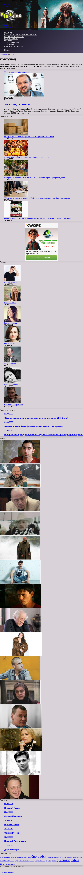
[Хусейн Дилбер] (20, 463)
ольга (40, 861)
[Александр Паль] (20, 679)
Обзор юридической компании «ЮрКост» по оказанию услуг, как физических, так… (37, 198)
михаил (21, 861)
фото (3, 863)
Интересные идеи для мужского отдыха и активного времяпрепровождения (34, 178)
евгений (64, 857)
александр (4, 857)
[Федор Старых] (20, 583)
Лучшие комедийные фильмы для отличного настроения (27, 157)
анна (29, 857)
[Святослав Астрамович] (12, 403)
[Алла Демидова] (21, 750)
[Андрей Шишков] (12, 280)
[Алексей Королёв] (20, 607)
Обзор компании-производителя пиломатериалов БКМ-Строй (29, 137)
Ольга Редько (9, 343)
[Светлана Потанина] (21, 655)
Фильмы (8, 41)
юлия (9, 864)
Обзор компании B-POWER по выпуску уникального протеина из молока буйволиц (37, 218)
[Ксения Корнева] (12, 321)
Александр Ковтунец (17, 104)
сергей (48, 861)
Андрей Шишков (11, 282)
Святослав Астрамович (13, 405)
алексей (12, 857)
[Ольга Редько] (12, 341)
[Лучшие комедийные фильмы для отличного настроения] (16, 155)
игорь (80, 857)
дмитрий (58, 857)
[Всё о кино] (11, 22)
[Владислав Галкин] (21, 727)
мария (16, 861)
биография (39, 856)
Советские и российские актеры (20, 35)
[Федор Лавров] (12, 362)
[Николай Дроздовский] (20, 511)
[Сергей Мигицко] (20, 631)
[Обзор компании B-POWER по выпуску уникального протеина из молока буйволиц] (16, 216)
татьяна (54, 861)
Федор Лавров (10, 364)
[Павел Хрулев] (20, 774)
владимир (51, 857)
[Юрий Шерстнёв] (20, 559)
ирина (2, 861)
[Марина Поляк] (20, 703)
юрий (13, 864)
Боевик (11, 44)
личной (7, 861)
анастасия (18, 857)
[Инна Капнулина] (12, 382)
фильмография (68, 860)
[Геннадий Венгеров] (20, 487)
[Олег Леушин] (19, 798)
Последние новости (14, 37)
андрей (24, 857)
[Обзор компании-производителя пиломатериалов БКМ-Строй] (16, 135)
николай (32, 860)
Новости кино (11, 39)
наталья (27, 861)
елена (76, 857)
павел (43, 860)
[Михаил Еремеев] (20, 535)
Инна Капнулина (11, 384)
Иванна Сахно (10, 303)
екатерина (70, 857)
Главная (3, 54)
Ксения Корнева (10, 323)
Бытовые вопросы (13, 46)
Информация (14, 42)
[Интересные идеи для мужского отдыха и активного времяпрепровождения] (16, 176)
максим (12, 860)
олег (36, 861)
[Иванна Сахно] (12, 301)
